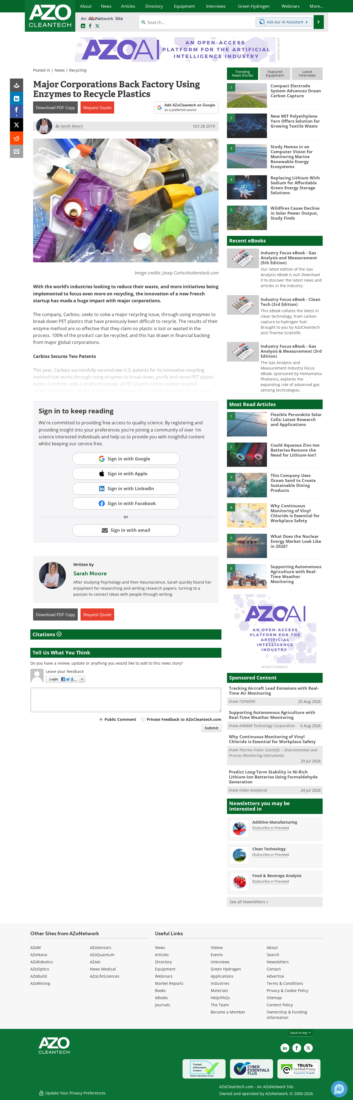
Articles (162, 954)
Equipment (165, 969)
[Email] (16, 151)
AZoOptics (39, 969)
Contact (274, 969)
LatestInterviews (307, 73)
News (60, 70)
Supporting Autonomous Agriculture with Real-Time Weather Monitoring (296, 574)
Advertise (275, 976)
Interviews (220, 961)
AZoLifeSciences (104, 976)
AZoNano (38, 954)
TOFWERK (247, 701)
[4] (247, 187)
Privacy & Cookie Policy (287, 990)
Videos (217, 947)
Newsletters (278, 961)
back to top (299, 1032)
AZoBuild (38, 976)
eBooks (161, 997)
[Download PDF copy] (16, 85)
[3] (247, 155)
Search (273, 954)
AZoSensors (100, 947)
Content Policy (280, 1004)
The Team (220, 1004)
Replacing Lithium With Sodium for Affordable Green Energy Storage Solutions (295, 185)
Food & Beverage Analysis (276, 875)
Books (160, 990)
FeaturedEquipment (275, 73)
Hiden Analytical (253, 790)
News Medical (103, 969)
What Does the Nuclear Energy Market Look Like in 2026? (296, 541)
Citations (45, 634)
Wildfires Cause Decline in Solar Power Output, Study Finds (295, 213)
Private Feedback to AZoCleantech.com (184, 719)
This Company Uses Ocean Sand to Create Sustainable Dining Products (293, 483)
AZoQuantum (102, 954)
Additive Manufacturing (274, 822)
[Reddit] (16, 138)
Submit (211, 727)
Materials (219, 990)
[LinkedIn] (16, 98)
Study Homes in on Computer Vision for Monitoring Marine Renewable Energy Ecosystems (292, 156)
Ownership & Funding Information (287, 1014)
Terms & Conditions (285, 983)
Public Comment (120, 719)
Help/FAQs (220, 997)
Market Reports (169, 983)
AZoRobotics (41, 961)
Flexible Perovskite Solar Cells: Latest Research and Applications (296, 419)
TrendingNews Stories (242, 73)
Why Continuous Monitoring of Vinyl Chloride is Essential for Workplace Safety (295, 513)
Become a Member (228, 1012)
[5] (247, 217)
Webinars (164, 976)
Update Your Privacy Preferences (75, 1093)
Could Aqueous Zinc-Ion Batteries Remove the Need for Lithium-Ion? (295, 450)
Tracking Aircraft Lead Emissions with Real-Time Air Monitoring (274, 690)
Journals (162, 1004)
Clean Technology (269, 848)
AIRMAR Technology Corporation (267, 725)
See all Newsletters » (249, 901)
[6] (247, 575)
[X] (16, 124)
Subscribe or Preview (270, 827)
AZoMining (40, 983)
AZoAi (95, 961)
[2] (247, 125)
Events (217, 954)
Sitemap (274, 997)
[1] (247, 95)
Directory (163, 961)
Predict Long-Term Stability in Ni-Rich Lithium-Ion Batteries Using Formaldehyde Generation (273, 776)
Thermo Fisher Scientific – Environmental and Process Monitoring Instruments (273, 752)
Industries (220, 983)
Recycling (78, 70)
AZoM (35, 947)
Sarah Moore (90, 573)
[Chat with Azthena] (339, 1089)
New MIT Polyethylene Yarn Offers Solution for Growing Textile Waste (295, 121)
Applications (222, 976)
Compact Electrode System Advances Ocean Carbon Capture (296, 90)
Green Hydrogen (226, 969)
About (272, 947)
